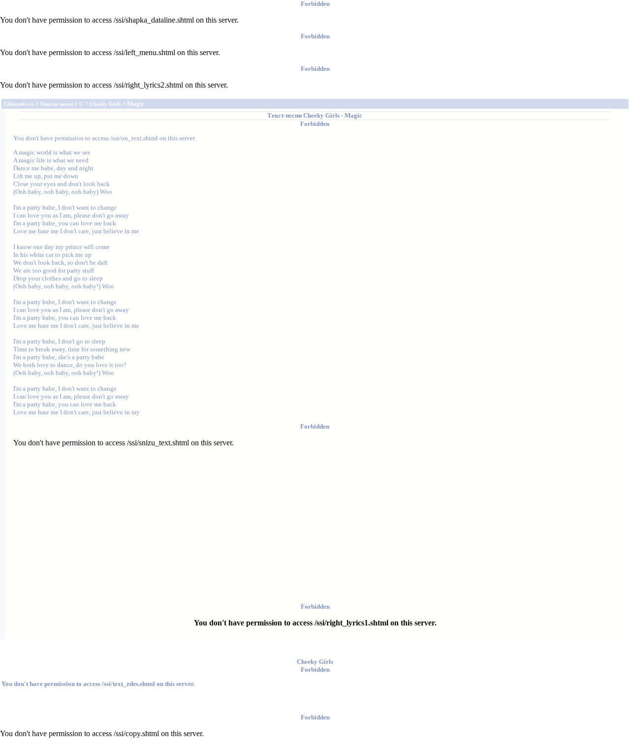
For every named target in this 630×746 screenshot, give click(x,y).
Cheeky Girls (321, 115)
